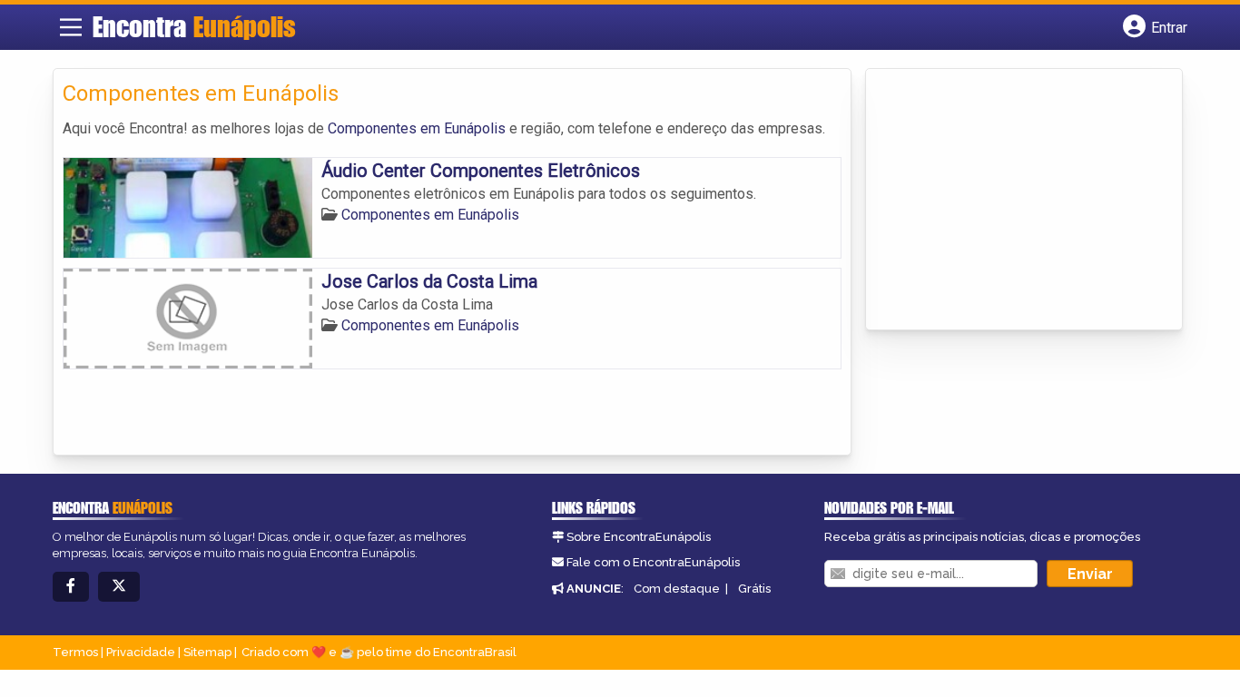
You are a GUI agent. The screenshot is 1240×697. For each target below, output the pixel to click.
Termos (75, 652)
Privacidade (140, 652)
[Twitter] (119, 587)
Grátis (754, 588)
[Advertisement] (1011, 200)
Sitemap (207, 652)
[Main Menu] (71, 27)
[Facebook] (71, 587)
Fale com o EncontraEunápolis (653, 562)
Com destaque (677, 588)
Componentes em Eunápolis (417, 128)
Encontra (194, 26)
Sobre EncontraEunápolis (638, 537)
